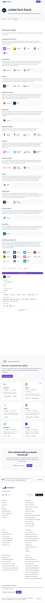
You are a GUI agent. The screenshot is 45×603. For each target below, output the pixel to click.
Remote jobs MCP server (30, 559)
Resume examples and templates (32, 515)
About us (4, 502)
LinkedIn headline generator (31, 574)
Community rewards (29, 525)
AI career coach (5, 544)
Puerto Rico (14, 299)
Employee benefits (6, 511)
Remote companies (12, 268)
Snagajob (27, 427)
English (39, 598)
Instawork (6, 387)
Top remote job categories (8, 559)
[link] (4, 268)
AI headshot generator (7, 540)
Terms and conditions (6, 513)
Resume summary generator (31, 565)
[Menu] (42, 1)
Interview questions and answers (32, 519)
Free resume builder (29, 563)
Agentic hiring (28, 544)
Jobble (20, 268)
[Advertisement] (22, 25)
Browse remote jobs (29, 504)
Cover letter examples (30, 517)
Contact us (4, 517)
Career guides (28, 513)
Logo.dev (23, 599)
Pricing (26, 549)
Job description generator (31, 534)
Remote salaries (5, 557)
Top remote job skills (6, 561)
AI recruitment (28, 542)
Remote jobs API (29, 557)
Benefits (5, 390)
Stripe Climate (21, 480)
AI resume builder (6, 536)
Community (4, 504)
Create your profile (29, 502)
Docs (3, 506)
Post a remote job (29, 532)
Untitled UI (10, 599)
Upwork (27, 387)
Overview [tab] (4, 18)
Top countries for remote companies (10, 568)
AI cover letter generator (7, 538)
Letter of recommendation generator (33, 578)
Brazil (19, 299)
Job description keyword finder (32, 561)
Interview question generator (31, 538)
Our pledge (39, 479)
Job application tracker (7, 534)
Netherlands (34, 299)
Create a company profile (31, 546)
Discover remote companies (31, 506)
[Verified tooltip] (9, 427)
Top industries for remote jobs (8, 565)
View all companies (7, 376)
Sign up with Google (20, 465)
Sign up (29, 465)
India (23, 299)
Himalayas (4, 268)
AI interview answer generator (32, 572)
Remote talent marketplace (31, 540)
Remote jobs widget (29, 523)
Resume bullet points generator (32, 568)
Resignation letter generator (31, 576)
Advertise (27, 551)
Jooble (5, 408)
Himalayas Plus (5, 532)
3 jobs (40, 383)
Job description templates (31, 536)
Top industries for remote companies (10, 570)
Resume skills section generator (32, 570)
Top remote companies (13, 361)
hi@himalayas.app (6, 491)
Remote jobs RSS (29, 521)
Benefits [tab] (9, 18)
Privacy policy (5, 515)
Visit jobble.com (21, 310)
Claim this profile (22, 273)
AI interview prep (5, 542)
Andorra (28, 299)
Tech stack (12, 390)
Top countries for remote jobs (8, 563)
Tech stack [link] (26, 268)
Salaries (27, 390)
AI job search (28, 509)
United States (7, 299)
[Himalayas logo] (6, 1)
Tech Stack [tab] (15, 18)
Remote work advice (29, 511)
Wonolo (27, 408)
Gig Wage (6, 427)
